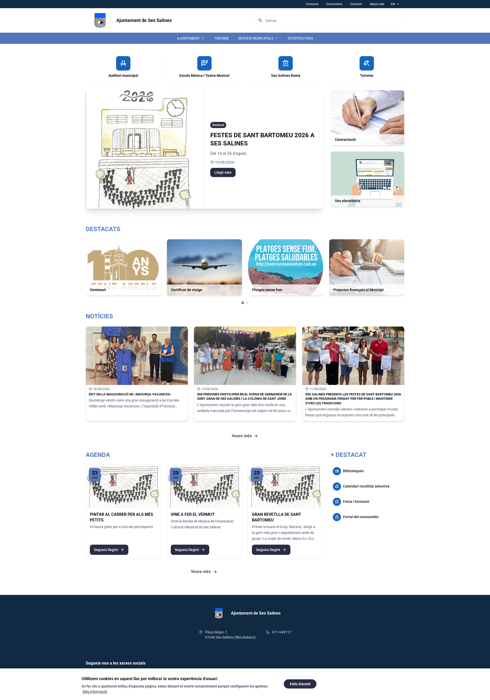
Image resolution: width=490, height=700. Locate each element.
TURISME (221, 38)
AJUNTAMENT (191, 38)
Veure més (245, 436)
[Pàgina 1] (242, 303)
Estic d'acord (300, 684)
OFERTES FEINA (300, 38)
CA (395, 4)
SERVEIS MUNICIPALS (258, 38)
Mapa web (377, 4)
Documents (334, 4)
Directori (356, 4)
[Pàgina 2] (247, 303)
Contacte (312, 4)
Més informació (95, 692)
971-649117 (281, 632)
